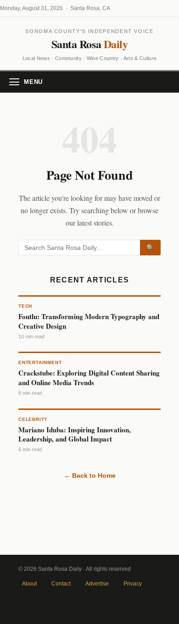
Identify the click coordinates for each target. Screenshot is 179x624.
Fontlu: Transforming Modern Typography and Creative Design (88, 321)
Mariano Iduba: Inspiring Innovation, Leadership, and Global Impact (74, 434)
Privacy (132, 583)
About (29, 583)
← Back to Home (90, 475)
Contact (61, 583)
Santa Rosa (89, 44)
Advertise (97, 583)
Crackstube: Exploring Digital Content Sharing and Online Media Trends (89, 377)
